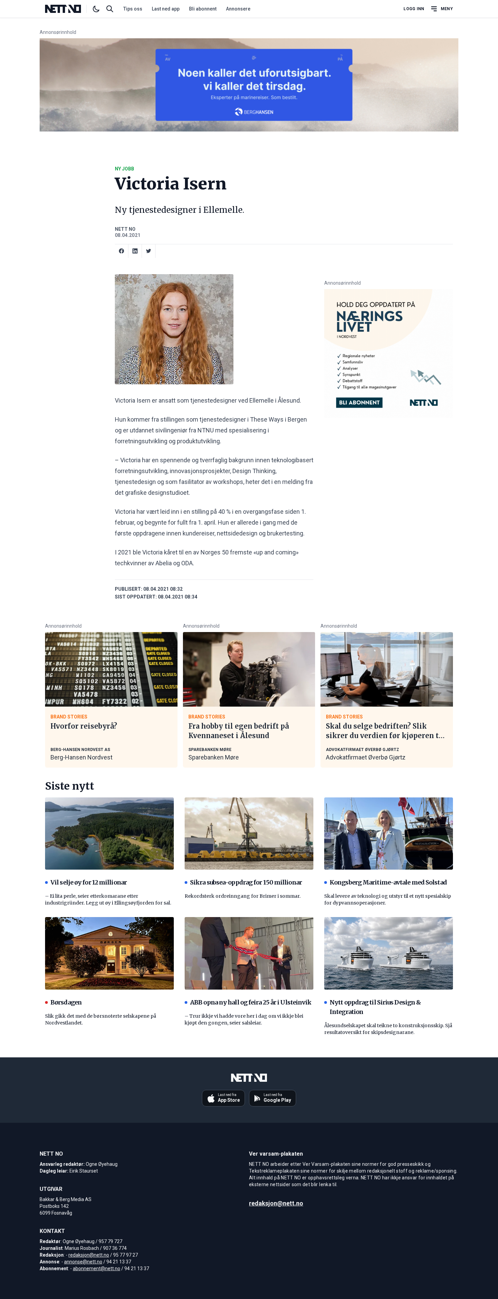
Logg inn (413, 8)
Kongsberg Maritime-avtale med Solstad (388, 882)
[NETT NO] (68, 9)
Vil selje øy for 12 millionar (88, 882)
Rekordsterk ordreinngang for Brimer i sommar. (242, 896)
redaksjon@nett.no (88, 1255)
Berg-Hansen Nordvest (81, 757)
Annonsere (238, 9)
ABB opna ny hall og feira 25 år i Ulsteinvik (250, 1002)
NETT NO (125, 229)
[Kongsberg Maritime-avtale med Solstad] (388, 833)
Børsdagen (66, 1002)
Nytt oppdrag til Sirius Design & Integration (375, 1007)
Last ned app (166, 9)
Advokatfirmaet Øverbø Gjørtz (366, 757)
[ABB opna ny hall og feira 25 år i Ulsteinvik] (249, 953)
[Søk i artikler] (110, 9)
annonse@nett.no (83, 1261)
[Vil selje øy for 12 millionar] (109, 833)
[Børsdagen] (109, 953)
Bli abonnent (202, 9)
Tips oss (132, 9)
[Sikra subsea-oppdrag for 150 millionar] (249, 833)
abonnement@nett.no (96, 1268)
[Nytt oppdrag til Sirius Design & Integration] (388, 953)
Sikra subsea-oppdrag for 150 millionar (246, 882)
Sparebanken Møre (213, 757)
